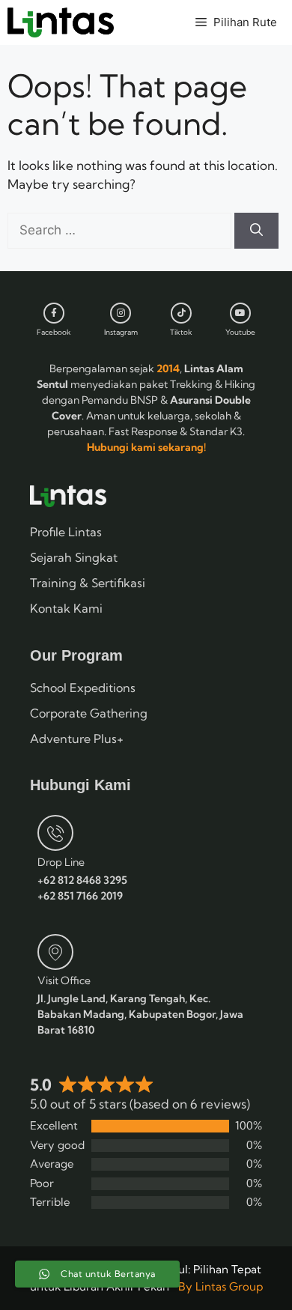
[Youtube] (240, 313)
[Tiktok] (181, 313)
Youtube (240, 332)
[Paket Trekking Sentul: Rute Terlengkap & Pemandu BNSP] (60, 22)
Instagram (121, 332)
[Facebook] (53, 313)
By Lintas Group (220, 1286)
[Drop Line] (55, 833)
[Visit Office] (55, 952)
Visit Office (64, 980)
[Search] (256, 231)
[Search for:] (120, 229)
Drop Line (61, 862)
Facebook (54, 332)
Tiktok (181, 332)
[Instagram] (120, 313)
